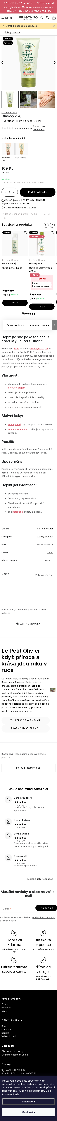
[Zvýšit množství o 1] (13, 192)
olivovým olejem (39, 348)
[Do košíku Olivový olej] (15, 303)
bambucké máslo (17, 429)
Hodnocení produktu (39, 325)
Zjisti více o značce (25, 720)
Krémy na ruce (45, 536)
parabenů (17, 511)
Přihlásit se (46, 908)
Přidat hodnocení (29, 623)
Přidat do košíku (37, 192)
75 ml (50, 552)
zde (17, 1094)
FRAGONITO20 (42, 285)
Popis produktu (15, 325)
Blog (4, 1026)
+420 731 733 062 (15, 1070)
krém (16, 348)
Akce (4, 1011)
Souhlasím (28, 1112)
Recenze (6, 1007)
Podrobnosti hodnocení (39, 128)
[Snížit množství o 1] (5, 192)
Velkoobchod (9, 1036)
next (52, 225)
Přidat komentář (28, 768)
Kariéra (5, 1033)
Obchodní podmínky (12, 1051)
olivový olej (14, 424)
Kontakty (6, 1029)
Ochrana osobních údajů (15, 1054)
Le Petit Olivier (9, 112)
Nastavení (28, 1101)
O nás (5, 1004)
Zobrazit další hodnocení (40, 879)
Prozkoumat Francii (25, 728)
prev (46, 225)
